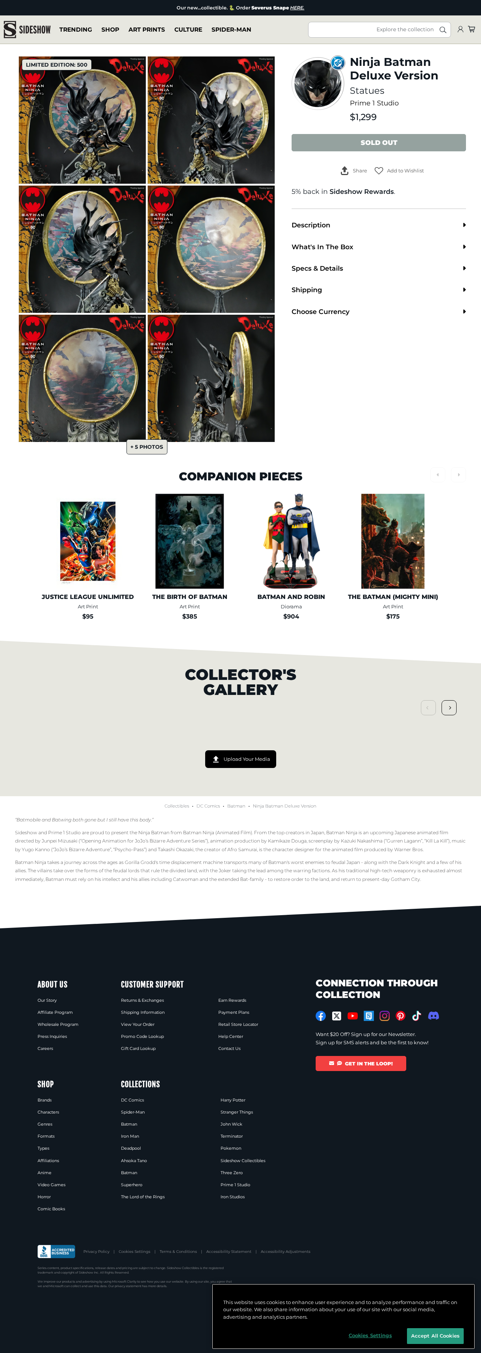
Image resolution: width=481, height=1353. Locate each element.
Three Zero (232, 1172)
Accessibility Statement (228, 1251)
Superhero (131, 1184)
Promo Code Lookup (142, 1036)
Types (43, 1148)
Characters (48, 1112)
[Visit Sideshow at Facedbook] (321, 1016)
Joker (225, 870)
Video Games (51, 1184)
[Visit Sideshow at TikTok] (416, 1016)
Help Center (230, 1036)
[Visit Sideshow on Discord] (433, 1015)
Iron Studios (233, 1196)
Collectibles (177, 806)
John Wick (231, 1124)
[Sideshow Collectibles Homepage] (27, 29)
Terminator (232, 1136)
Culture (188, 29)
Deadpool (131, 1148)
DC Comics (208, 806)
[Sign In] (460, 29)
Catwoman (185, 879)
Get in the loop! (369, 1063)
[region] (343, 1316)
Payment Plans (233, 1012)
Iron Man (130, 1136)
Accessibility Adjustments (285, 1251)
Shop (110, 29)
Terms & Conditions (178, 1251)
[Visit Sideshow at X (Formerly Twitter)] (337, 1016)
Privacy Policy (96, 1251)
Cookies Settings (134, 1251)
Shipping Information (143, 1012)
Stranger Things (237, 1112)
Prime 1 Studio (374, 103)
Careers (45, 1048)
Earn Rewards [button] (232, 1000)
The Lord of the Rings (143, 1196)
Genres (45, 1124)
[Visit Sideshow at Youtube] (353, 1016)
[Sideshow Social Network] (369, 1016)
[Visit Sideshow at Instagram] (385, 1016)
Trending (75, 29)
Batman (236, 806)
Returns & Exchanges (142, 1000)
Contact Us (229, 1048)
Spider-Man (231, 29)
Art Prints (147, 29)
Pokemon (231, 1148)
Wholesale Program (58, 1024)
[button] (399, 170)
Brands (44, 1100)
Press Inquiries (52, 1036)
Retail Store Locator (238, 1024)
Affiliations (48, 1160)
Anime (44, 1172)
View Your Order (137, 1024)
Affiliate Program (55, 1012)
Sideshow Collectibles (243, 1160)
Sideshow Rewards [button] (362, 191)
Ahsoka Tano (134, 1160)
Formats (46, 1136)
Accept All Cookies (435, 1336)
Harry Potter (233, 1100)
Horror (44, 1196)
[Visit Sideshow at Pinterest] (401, 1016)
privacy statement (128, 1286)
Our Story (47, 1000)
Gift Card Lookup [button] (138, 1048)
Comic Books (51, 1208)
